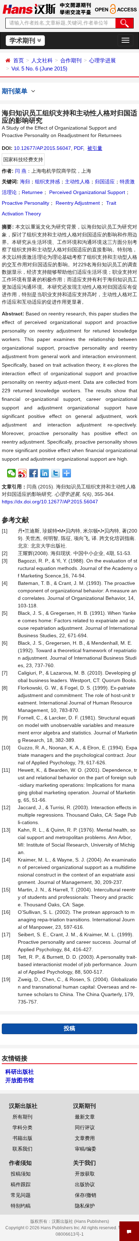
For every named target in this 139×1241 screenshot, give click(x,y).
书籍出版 (22, 1138)
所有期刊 (22, 1117)
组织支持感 (47, 181)
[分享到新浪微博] (22, 473)
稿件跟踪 (21, 1184)
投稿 (69, 1028)
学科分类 (22, 1127)
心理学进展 (102, 60)
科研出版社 (19, 1072)
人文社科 (42, 60)
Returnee (32, 192)
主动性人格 (77, 181)
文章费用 (85, 1138)
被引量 (94, 148)
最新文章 (85, 1117)
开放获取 (85, 1174)
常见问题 (21, 1195)
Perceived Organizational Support (86, 192)
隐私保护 (85, 1206)
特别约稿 (21, 1206)
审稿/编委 (85, 1149)
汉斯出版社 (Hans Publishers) (80, 1221)
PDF (78, 148)
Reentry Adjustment (77, 203)
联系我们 (22, 1149)
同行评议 (85, 1127)
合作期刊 (71, 60)
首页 (18, 60)
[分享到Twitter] (55, 473)
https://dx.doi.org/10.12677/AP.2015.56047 (50, 501)
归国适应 (105, 181)
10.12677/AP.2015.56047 (42, 148)
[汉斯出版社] (29, 8)
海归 (25, 181)
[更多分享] (66, 473)
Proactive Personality (25, 203)
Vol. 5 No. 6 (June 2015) (39, 69)
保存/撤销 (85, 1195)
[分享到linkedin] (44, 473)
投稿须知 (21, 1174)
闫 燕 (20, 171)
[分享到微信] (11, 473)
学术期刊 (23, 40)
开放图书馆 (19, 1080)
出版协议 (85, 1184)
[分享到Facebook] (33, 473)
